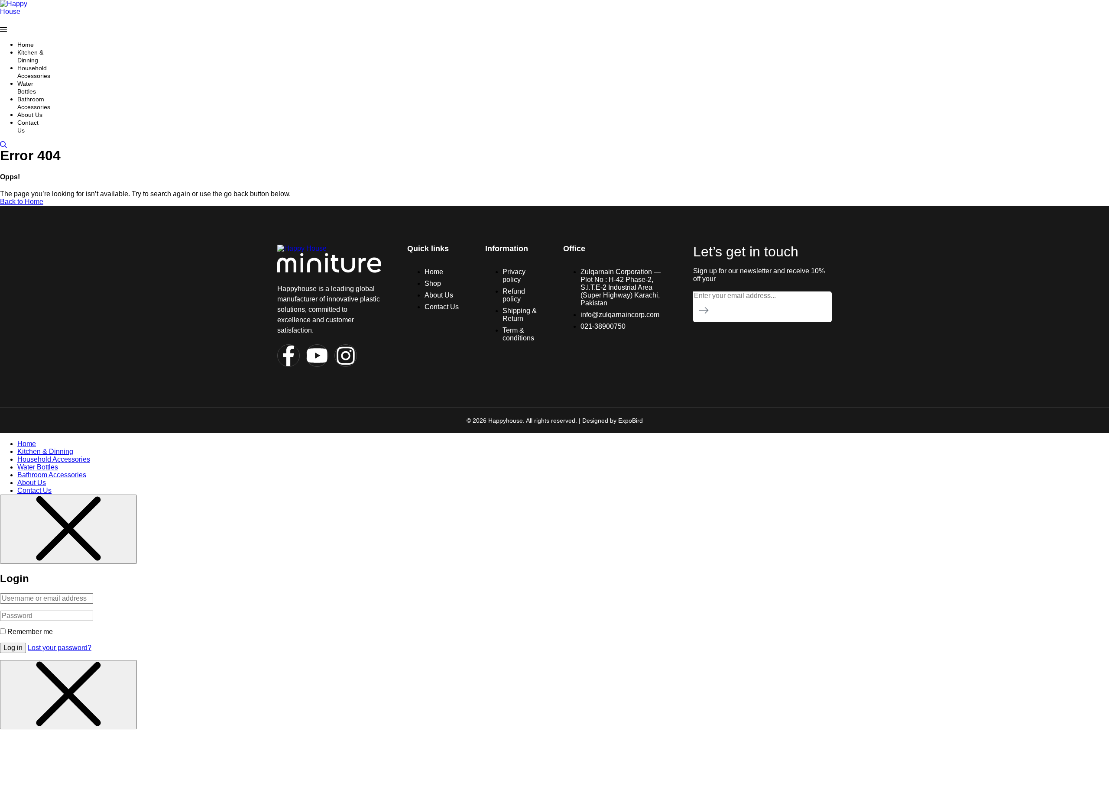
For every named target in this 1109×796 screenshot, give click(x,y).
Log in (13, 647)
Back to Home (21, 201)
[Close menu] (68, 529)
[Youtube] (317, 355)
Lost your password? (59, 647)
